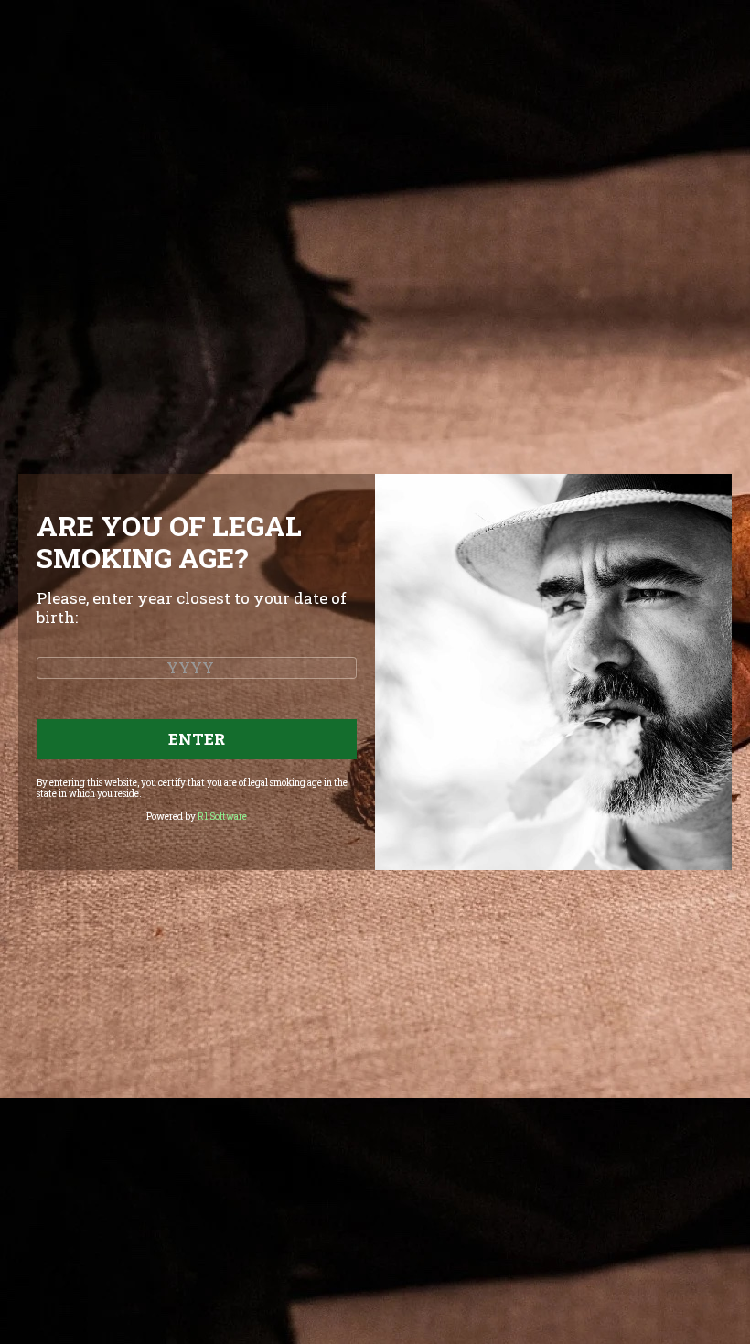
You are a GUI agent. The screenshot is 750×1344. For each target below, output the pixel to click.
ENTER (196, 738)
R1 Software (222, 817)
